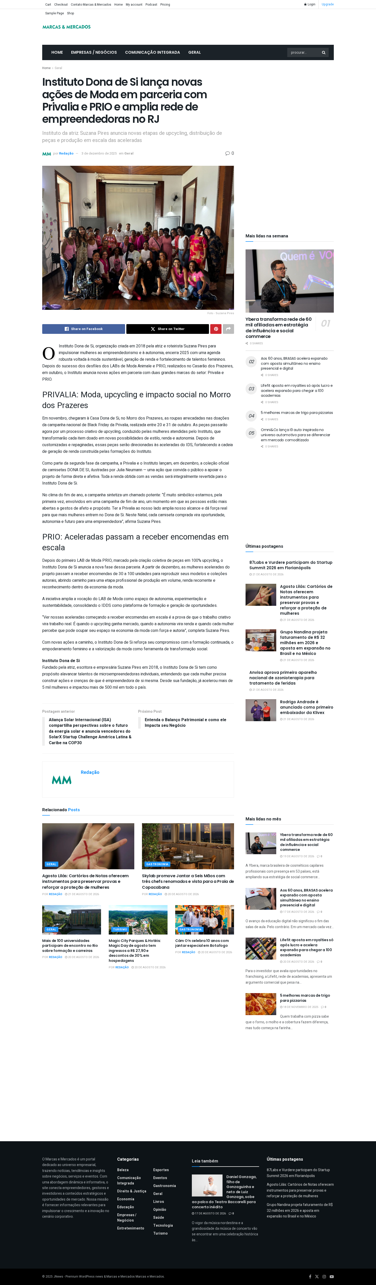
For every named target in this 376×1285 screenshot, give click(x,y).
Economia (125, 1199)
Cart (48, 4)
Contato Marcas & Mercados (91, 4)
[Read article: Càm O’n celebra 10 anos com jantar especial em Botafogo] (204, 920)
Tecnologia (163, 1225)
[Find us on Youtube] (332, 1277)
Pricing (165, 4)
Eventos (160, 1178)
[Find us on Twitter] (317, 1277)
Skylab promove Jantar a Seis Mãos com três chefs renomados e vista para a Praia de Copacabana (188, 881)
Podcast (151, 4)
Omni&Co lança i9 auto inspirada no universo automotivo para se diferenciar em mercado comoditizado (295, 434)
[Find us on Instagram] (324, 1277)
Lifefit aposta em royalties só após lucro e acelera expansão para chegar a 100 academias (297, 390)
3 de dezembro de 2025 (99, 153)
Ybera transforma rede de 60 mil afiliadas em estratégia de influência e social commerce (279, 328)
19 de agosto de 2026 (298, 856)
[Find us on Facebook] (310, 1277)
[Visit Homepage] (66, 27)
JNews (58, 1276)
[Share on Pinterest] (216, 329)
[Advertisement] (290, 103)
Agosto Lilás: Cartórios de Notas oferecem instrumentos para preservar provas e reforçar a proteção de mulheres (85, 881)
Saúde (158, 1217)
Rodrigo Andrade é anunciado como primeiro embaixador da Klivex (306, 707)
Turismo (120, 929)
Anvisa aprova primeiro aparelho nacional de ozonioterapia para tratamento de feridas (283, 678)
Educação (125, 1207)
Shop (70, 13)
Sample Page (54, 13)
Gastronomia (157, 864)
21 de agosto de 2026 (83, 894)
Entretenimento (130, 1228)
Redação (66, 153)
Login (311, 4)
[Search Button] (324, 52)
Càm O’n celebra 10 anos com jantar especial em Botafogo (202, 943)
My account (134, 4)
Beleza (123, 1170)
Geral (194, 52)
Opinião (159, 1209)
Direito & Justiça (131, 1191)
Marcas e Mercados (150, 1276)
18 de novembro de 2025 (300, 1007)
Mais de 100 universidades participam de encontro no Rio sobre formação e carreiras (70, 945)
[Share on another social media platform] (228, 329)
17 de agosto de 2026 (298, 912)
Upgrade (328, 4)
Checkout (61, 4)
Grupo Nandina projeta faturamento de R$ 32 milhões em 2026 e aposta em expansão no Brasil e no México (305, 642)
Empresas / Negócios (94, 52)
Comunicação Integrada (152, 52)
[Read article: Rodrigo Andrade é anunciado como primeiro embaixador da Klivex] (261, 710)
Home (118, 4)
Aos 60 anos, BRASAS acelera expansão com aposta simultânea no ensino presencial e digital (294, 363)
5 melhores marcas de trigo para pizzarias (297, 412)
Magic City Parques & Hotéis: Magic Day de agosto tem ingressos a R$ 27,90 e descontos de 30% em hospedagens (135, 950)
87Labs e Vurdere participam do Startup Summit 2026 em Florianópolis (291, 565)
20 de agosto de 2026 (183, 894)
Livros (158, 1201)
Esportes (161, 1170)
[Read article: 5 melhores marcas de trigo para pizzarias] (261, 1004)
